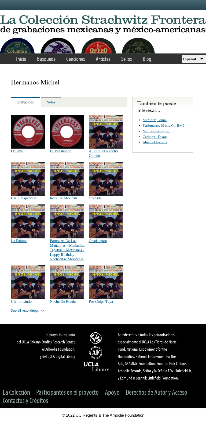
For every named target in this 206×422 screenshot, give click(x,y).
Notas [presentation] (50, 101)
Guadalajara (98, 240)
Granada (95, 197)
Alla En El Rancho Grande (103, 153)
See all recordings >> (27, 310)
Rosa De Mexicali (63, 197)
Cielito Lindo (21, 301)
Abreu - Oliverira (155, 142)
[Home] (103, 25)
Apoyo (112, 392)
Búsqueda (46, 59)
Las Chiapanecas (24, 197)
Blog (147, 59)
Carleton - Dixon (155, 136)
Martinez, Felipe (155, 119)
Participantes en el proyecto (67, 392)
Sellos (126, 59)
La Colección (16, 392)
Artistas (103, 59)
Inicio (21, 59)
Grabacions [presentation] (25, 101)
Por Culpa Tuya (101, 301)
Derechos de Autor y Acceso (156, 392)
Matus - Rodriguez (156, 131)
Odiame (17, 150)
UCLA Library (96, 366)
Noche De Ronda (63, 301)
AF (96, 352)
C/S (96, 338)
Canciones (75, 59)
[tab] (26, 102)
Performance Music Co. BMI (163, 125)
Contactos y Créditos (25, 400)
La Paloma (19, 240)
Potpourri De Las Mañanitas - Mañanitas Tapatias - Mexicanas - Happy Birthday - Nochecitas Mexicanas (67, 250)
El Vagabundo (60, 150)
